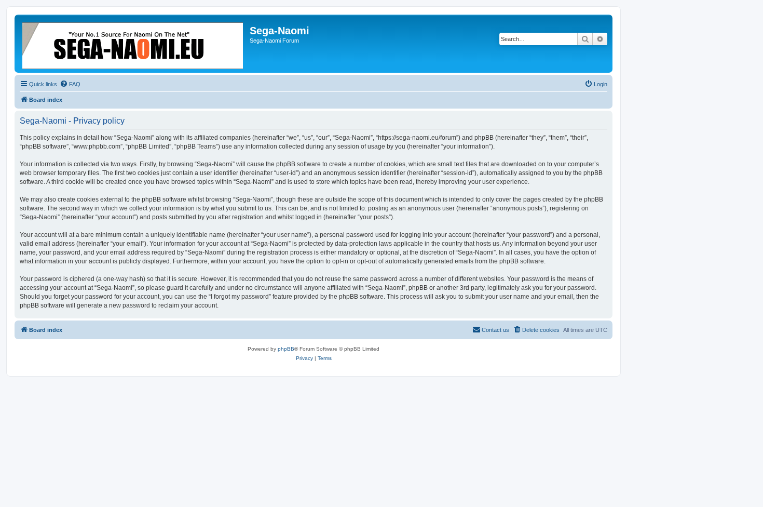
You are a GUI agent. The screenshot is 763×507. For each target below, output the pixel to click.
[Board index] (133, 43)
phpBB (286, 349)
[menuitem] (70, 84)
